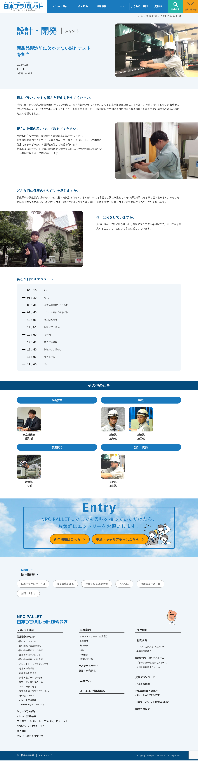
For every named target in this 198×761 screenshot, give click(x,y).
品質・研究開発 (87, 670)
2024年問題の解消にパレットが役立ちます (147, 693)
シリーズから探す (26, 711)
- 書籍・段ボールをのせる (30, 677)
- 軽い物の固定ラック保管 (30, 650)
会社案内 (83, 6)
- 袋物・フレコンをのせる (30, 682)
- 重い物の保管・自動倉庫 (30, 659)
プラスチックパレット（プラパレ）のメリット (42, 721)
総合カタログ (142, 709)
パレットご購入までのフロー (150, 647)
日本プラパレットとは (33, 584)
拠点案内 (84, 645)
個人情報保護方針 (25, 755)
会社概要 (84, 641)
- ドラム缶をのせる (27, 686)
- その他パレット (26, 695)
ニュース (120, 6)
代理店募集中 (142, 684)
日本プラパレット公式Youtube (152, 702)
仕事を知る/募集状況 (96, 584)
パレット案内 (60, 6)
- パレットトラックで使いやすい (33, 664)
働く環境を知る (65, 584)
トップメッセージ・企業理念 (94, 636)
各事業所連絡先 (144, 651)
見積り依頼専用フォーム (148, 667)
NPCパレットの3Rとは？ (30, 726)
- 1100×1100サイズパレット (31, 704)
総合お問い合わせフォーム (149, 658)
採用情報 (101, 6)
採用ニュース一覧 (150, 584)
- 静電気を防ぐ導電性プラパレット (34, 691)
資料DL (158, 6)
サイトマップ (45, 755)
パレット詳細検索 (26, 716)
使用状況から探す (26, 636)
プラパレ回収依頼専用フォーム (151, 662)
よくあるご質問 (139, 6)
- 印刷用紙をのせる (27, 673)
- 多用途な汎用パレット (29, 655)
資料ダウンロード (145, 677)
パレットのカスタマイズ (30, 736)
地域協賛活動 (86, 659)
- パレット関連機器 (27, 700)
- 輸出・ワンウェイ (27, 641)
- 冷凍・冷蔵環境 (26, 668)
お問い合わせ (28, 593)
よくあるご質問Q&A (92, 690)
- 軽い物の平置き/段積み (29, 646)
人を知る (124, 584)
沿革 (82, 650)
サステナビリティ (88, 665)
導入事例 (22, 731)
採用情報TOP (151, 16)
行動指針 (84, 654)
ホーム (140, 16)
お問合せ (142, 640)
